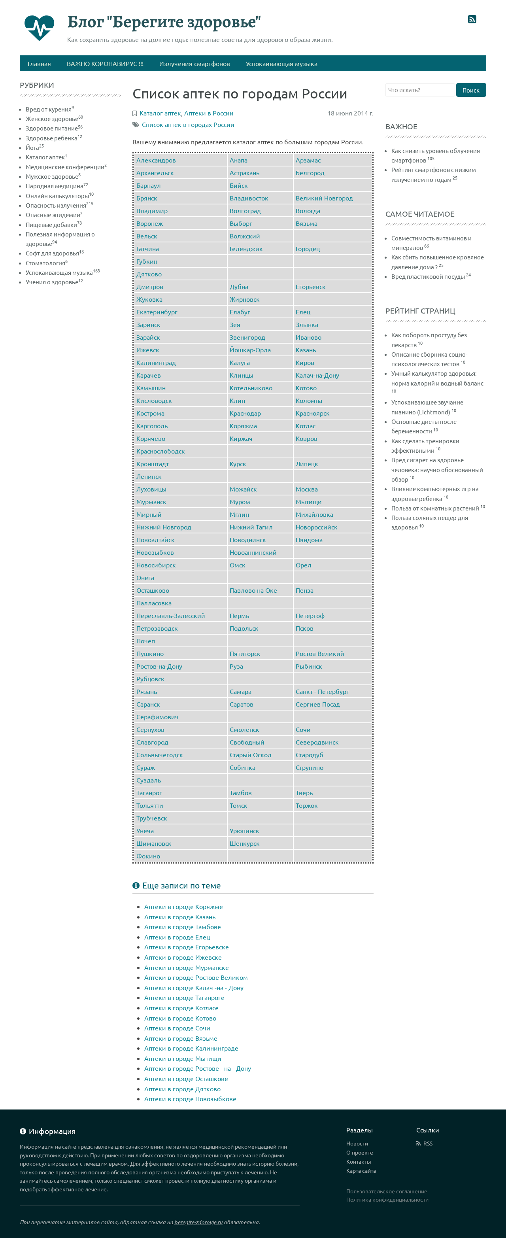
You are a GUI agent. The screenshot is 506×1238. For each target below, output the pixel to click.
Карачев (148, 375)
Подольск (244, 628)
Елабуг (240, 312)
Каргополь (152, 425)
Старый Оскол (251, 754)
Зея (235, 324)
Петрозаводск (157, 628)
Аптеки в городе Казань (179, 916)
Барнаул (148, 185)
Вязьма (306, 223)
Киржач (241, 438)
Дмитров (149, 286)
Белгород (310, 172)
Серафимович (157, 716)
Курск (238, 463)
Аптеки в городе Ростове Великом (196, 977)
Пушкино (150, 653)
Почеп (145, 641)
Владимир (152, 210)
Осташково (152, 590)
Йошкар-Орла (250, 349)
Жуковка (149, 299)
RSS (427, 1143)
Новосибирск (156, 565)
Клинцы (241, 375)
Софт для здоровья (55, 253)
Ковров (306, 438)
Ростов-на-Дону (159, 666)
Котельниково (251, 387)
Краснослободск (160, 451)
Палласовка (154, 603)
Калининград (156, 362)
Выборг (241, 223)
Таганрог (149, 792)
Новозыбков (155, 552)
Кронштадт (152, 463)
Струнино (309, 767)
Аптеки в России (209, 113)
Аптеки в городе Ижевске (183, 957)
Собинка (242, 767)
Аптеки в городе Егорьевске (186, 947)
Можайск (243, 489)
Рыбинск (309, 666)
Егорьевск (311, 286)
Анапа (238, 160)
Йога (35, 147)
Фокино (148, 856)
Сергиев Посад (318, 704)
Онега (145, 577)
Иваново (308, 337)
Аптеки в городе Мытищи (182, 1058)
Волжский (245, 236)
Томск (238, 805)
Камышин (151, 387)
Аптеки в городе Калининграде (191, 1048)
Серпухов (150, 729)
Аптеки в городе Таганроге (184, 997)
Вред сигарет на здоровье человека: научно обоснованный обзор (437, 469)
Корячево (150, 438)
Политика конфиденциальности (387, 1199)
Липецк (307, 463)
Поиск (471, 90)
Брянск (146, 198)
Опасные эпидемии (54, 214)
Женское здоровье (54, 118)
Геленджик (246, 248)
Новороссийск (317, 527)
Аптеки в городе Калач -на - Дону (194, 987)
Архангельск (155, 172)
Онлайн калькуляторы (60, 195)
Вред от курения (50, 109)
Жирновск (245, 299)
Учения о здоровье (54, 281)
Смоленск (244, 729)
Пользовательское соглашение (386, 1191)
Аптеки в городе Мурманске (186, 967)
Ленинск (149, 476)
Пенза (304, 590)
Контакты (358, 1161)
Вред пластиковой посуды (428, 276)
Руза (236, 666)
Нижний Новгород (163, 527)
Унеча (145, 830)
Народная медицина (57, 185)
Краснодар (245, 413)
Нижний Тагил (251, 527)
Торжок (307, 805)
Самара (240, 691)
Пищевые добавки (54, 224)
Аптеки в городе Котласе (181, 1007)
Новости (357, 1143)
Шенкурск (245, 843)
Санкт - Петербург (322, 691)
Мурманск (151, 501)
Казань (306, 349)
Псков (304, 628)
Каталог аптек (46, 157)
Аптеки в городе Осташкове (186, 1078)
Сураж (145, 767)
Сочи (303, 729)
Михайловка (314, 514)
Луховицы (151, 489)
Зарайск (148, 337)
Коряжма (243, 425)
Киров (305, 362)
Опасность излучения (59, 205)
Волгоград (245, 210)
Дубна (239, 286)
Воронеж (149, 223)
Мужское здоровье (53, 176)
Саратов (241, 704)
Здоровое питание (54, 128)
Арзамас (308, 160)
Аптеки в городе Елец (177, 937)
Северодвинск (317, 742)
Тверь (304, 792)
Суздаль (148, 780)
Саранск (148, 704)
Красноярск (313, 413)
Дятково (149, 274)
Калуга (240, 362)
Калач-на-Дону (317, 375)
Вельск (146, 236)
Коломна (309, 400)
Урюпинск (244, 830)
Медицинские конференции (66, 166)
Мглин (239, 514)
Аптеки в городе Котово (180, 1018)
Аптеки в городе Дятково (182, 1088)
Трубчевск (151, 818)
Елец (303, 312)
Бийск (239, 185)
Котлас (305, 425)
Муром (240, 501)
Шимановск (154, 843)
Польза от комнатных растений (435, 508)
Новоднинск (248, 539)
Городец (308, 248)
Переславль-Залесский (170, 615)
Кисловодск (154, 400)
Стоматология (47, 263)
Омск (237, 565)
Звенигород (247, 337)
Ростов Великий (320, 653)
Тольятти (149, 805)
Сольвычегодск (159, 754)
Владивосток (249, 198)
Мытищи (309, 501)
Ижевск (147, 349)
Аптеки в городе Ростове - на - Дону (197, 1068)
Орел (304, 565)
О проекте (359, 1152)
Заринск (148, 324)
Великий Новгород (324, 198)
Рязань (146, 691)
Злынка (307, 324)
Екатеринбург (156, 312)
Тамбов (241, 792)
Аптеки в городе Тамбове (182, 926)
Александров (156, 160)
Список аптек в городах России (188, 124)
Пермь (239, 615)
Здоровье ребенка (54, 138)
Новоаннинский (253, 552)
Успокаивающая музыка (63, 272)
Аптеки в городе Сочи (177, 1028)
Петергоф (310, 615)
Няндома (309, 539)
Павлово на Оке (253, 590)
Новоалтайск (155, 539)
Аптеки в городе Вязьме (180, 1038)
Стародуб (309, 754)
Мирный (149, 514)
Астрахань (244, 172)
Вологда (308, 210)
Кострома (150, 413)
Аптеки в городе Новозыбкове (190, 1098)
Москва (307, 489)
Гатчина (147, 248)
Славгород (152, 742)
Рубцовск (150, 678)
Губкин (146, 261)
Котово (306, 387)
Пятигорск (245, 653)
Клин (237, 400)
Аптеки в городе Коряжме (183, 906)
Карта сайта (361, 1170)
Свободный (247, 742)
